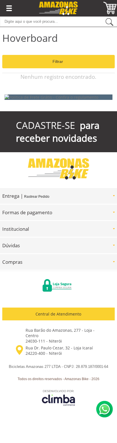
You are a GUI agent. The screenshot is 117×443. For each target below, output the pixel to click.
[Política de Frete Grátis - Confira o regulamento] (58, 97)
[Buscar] (110, 21)
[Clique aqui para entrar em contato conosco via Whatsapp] (104, 409)
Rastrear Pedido (36, 197)
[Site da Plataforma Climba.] (58, 397)
